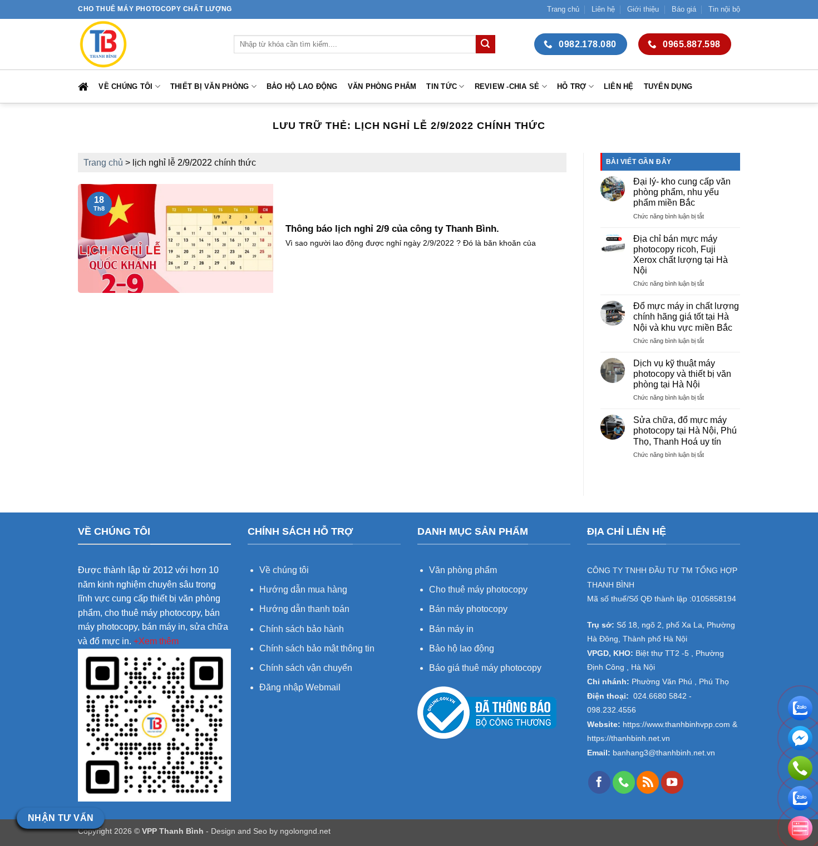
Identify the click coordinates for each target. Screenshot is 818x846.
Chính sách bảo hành (301, 629)
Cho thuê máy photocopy (478, 589)
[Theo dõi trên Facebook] (599, 782)
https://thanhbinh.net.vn (628, 738)
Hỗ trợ (572, 86)
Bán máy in (451, 629)
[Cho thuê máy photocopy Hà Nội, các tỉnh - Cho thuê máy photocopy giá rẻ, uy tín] (147, 44)
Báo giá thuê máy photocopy (485, 668)
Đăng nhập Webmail (300, 687)
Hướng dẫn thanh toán (304, 609)
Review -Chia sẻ (507, 86)
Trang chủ (563, 9)
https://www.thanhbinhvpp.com (675, 724)
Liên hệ (603, 9)
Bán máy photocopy (468, 609)
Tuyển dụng (668, 86)
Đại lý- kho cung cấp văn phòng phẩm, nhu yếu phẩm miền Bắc (682, 192)
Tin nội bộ (724, 9)
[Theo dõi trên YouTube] (672, 782)
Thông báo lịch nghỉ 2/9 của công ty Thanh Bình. (392, 228)
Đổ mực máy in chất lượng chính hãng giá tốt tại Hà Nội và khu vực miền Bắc (686, 316)
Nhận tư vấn (61, 818)
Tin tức (441, 86)
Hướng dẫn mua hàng (304, 589)
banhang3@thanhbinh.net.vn (662, 753)
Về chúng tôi (125, 86)
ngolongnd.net (305, 831)
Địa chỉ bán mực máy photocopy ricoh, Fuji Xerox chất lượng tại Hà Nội (680, 255)
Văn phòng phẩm (382, 86)
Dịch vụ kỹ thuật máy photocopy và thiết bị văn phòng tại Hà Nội (682, 374)
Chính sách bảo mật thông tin (316, 648)
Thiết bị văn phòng (209, 86)
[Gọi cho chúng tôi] (624, 782)
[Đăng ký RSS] (648, 782)
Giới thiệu (643, 9)
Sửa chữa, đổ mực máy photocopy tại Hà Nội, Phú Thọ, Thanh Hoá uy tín (685, 430)
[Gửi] (485, 44)
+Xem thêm (156, 641)
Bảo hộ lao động (302, 86)
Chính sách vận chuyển (305, 668)
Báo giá (684, 9)
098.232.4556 (611, 710)
